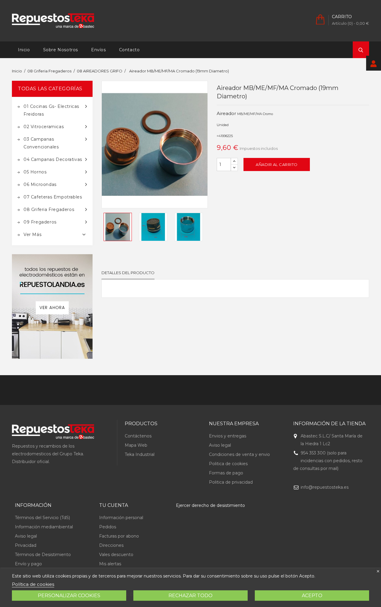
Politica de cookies (228, 463)
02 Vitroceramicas (44, 126)
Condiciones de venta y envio (239, 454)
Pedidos (107, 527)
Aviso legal (220, 445)
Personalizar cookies (69, 595)
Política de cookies (33, 584)
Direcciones (111, 545)
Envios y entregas (227, 436)
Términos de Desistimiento (43, 554)
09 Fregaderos (40, 222)
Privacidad (25, 545)
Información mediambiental (44, 527)
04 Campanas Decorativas (53, 159)
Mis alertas (110, 563)
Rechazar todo (190, 595)
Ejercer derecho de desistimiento (210, 505)
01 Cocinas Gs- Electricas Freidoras (51, 110)
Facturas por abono (119, 536)
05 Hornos (35, 172)
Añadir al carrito (277, 164)
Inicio (24, 49)
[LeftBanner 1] (52, 306)
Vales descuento (116, 554)
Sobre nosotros (60, 49)
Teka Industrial (139, 454)
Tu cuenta (113, 505)
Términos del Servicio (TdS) (42, 517)
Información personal (121, 517)
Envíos (98, 49)
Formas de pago (226, 473)
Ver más (32, 234)
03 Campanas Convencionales (41, 143)
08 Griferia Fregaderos (49, 209)
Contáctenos (138, 436)
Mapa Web (136, 445)
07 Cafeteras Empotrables (53, 197)
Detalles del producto (128, 272)
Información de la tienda (329, 423)
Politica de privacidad (231, 482)
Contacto (129, 49)
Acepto (312, 595)
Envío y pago (28, 563)
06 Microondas (40, 184)
